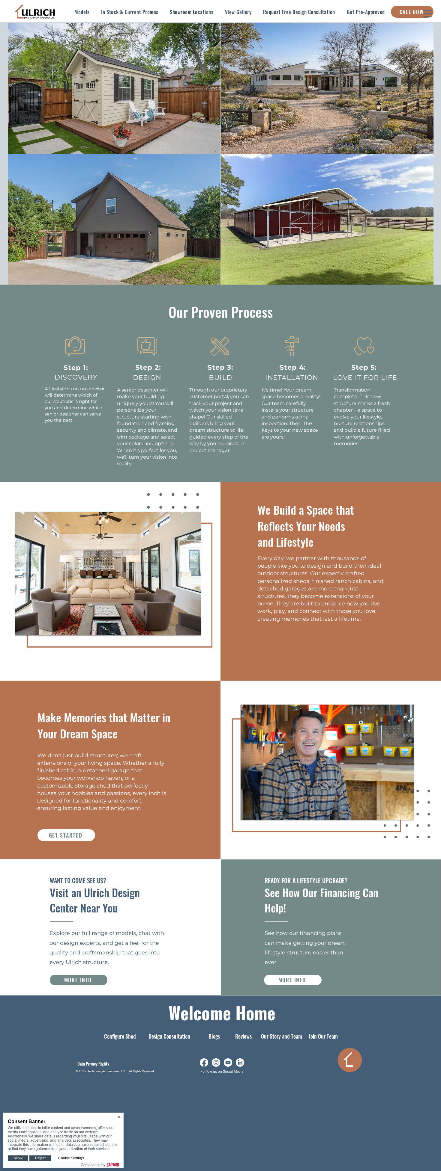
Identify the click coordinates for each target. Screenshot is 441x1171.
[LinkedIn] (240, 1062)
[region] (114, 88)
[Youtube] (228, 1062)
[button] (82, 11)
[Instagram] (216, 1062)
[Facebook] (204, 1062)
